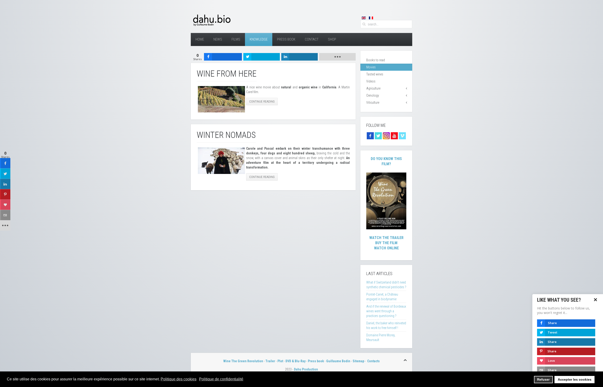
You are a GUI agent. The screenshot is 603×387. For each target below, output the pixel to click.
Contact (311, 39)
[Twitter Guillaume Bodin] (378, 135)
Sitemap (358, 361)
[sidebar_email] (5, 215)
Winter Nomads (226, 135)
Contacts (373, 361)
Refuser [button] (543, 379)
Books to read (375, 60)
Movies (371, 67)
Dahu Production (306, 369)
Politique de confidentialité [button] (221, 379)
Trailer (270, 361)
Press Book (286, 39)
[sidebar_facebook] (5, 163)
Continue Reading (262, 101)
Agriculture (373, 88)
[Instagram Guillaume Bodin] (386, 135)
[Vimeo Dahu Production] (402, 135)
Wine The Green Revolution (243, 361)
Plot (280, 361)
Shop (332, 39)
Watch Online (386, 248)
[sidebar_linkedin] (5, 184)
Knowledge (259, 39)
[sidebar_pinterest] (5, 194)
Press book (316, 361)
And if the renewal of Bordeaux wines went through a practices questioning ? (386, 311)
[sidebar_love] (5, 205)
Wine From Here (227, 74)
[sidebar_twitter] (5, 174)
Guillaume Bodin (338, 361)
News (217, 39)
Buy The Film (386, 243)
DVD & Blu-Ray (295, 361)
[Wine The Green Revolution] (386, 200)
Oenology (372, 95)
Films (236, 39)
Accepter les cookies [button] (574, 379)
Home (200, 39)
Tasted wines (374, 74)
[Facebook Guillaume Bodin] (370, 135)
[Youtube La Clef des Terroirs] (394, 135)
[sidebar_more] (5, 225)
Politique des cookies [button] (178, 379)
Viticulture (372, 102)
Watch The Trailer (386, 237)
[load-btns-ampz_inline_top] (337, 57)
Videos (370, 81)
